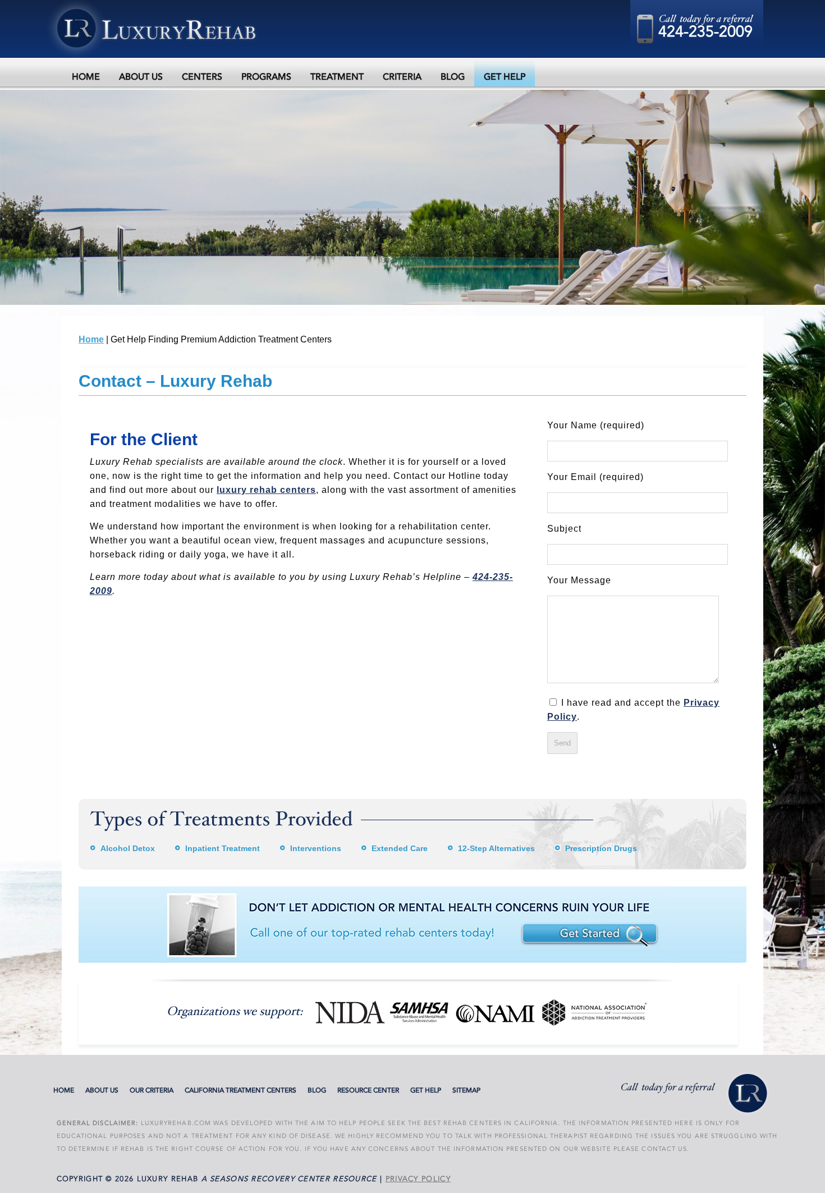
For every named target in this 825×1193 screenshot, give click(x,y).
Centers (202, 77)
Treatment (337, 77)
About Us (141, 77)
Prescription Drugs (601, 848)
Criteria (402, 77)
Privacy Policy (418, 1178)
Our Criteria (151, 1090)
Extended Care (400, 848)
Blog (453, 77)
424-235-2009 (705, 31)
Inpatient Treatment (222, 848)
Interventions (315, 848)
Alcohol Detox (127, 848)
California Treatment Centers (240, 1090)
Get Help (504, 77)
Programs (266, 77)
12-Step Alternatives (496, 848)
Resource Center (368, 1090)
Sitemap (466, 1090)
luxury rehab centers (266, 490)
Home (86, 77)
